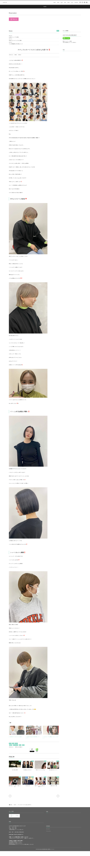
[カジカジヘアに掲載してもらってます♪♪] (51, 730)
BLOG (65, 2)
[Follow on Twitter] (82, 2)
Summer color (28, 785)
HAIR (13, 743)
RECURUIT (76, 2)
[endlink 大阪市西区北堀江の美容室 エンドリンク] (5, 2)
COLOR (16, 743)
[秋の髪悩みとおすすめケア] (27, 767)
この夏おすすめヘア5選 (53, 785)
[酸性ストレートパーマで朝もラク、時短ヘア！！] (40, 784)
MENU (58, 2)
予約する (14, 19)
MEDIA (68, 2)
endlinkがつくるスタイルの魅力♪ (16, 736)
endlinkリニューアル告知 (14, 37)
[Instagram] (84, 2)
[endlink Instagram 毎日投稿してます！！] (34, 730)
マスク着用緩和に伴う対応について (16, 43)
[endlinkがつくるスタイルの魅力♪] (17, 730)
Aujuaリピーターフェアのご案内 (15, 40)
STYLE (72, 2)
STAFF (62, 2)
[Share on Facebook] (80, 2)
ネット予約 (15, 815)
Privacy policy (48, 831)
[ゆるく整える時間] (15, 766)
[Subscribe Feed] (87, 2)
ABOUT (55, 2)
